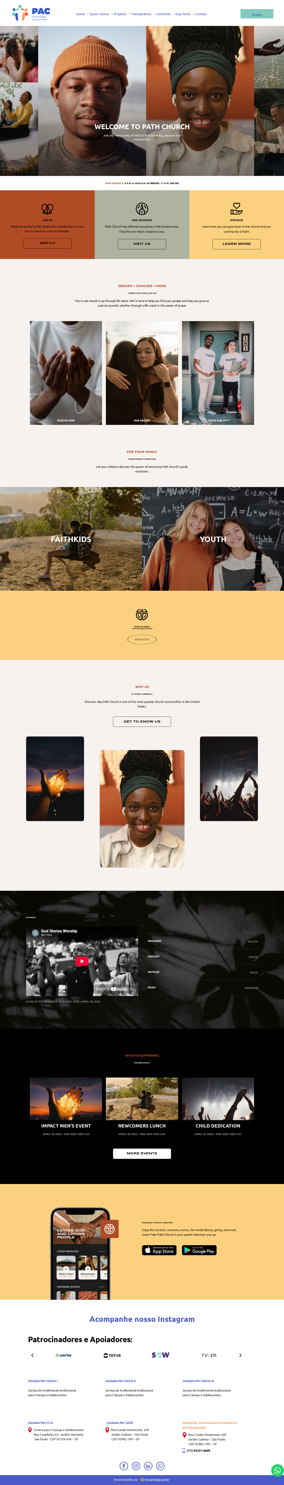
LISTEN (253, 957)
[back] (32, 1355)
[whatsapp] (160, 1466)
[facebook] (124, 1466)
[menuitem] (83, 13)
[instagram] (136, 1466)
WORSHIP (251, 987)
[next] (240, 1355)
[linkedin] (148, 1466)
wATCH (253, 941)
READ (254, 972)
